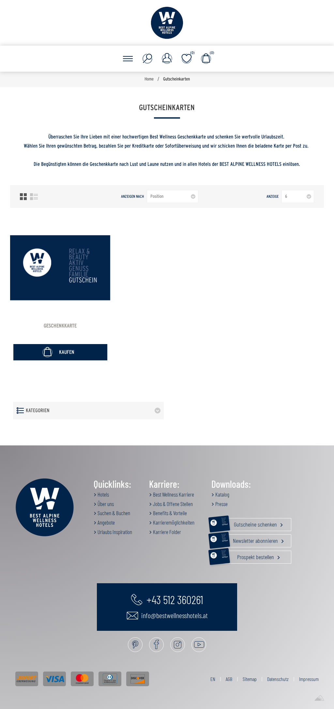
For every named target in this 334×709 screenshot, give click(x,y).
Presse (221, 503)
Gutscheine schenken (249, 523)
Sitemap (250, 679)
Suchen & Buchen (113, 513)
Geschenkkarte (60, 325)
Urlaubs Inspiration (114, 531)
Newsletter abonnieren (250, 539)
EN (212, 679)
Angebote (106, 522)
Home (149, 79)
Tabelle (23, 196)
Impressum (309, 679)
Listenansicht (34, 196)
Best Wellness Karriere (173, 494)
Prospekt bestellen (248, 555)
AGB (229, 679)
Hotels (103, 494)
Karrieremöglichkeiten (173, 522)
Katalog (221, 494)
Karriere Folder (166, 531)
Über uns (105, 503)
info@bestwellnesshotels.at (174, 615)
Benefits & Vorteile (169, 513)
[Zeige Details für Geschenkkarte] (60, 268)
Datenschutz (278, 679)
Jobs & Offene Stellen (172, 503)
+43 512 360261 (173, 599)
